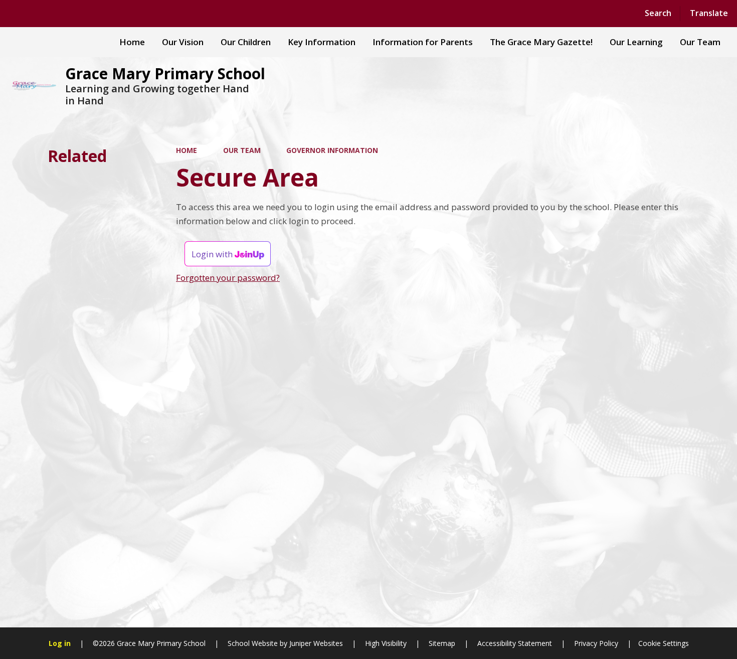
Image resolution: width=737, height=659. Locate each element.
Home (186, 150)
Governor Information (332, 150)
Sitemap (442, 643)
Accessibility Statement (514, 643)
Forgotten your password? (228, 277)
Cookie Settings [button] (663, 643)
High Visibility (386, 643)
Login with (213, 254)
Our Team (242, 150)
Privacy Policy (596, 643)
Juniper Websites (315, 643)
